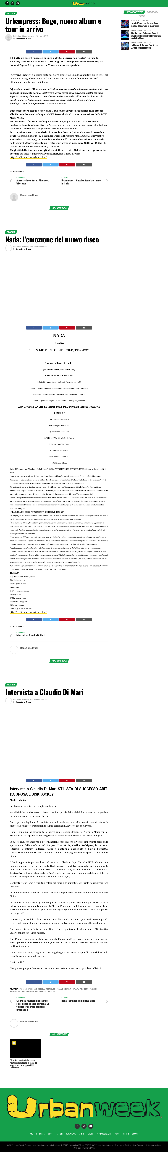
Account (136, 1133)
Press (117, 1133)
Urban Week (28, 991)
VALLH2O (52, 991)
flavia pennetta (81, 989)
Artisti (60, 1133)
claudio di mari (64, 989)
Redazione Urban (23, 39)
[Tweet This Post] (51, 51)
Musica (94, 989)
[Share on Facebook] (34, 51)
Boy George (31, 989)
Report (50, 1133)
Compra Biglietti (104, 1133)
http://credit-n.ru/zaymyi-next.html (28, 157)
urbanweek (41, 991)
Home (30, 1133)
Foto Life (90, 1133)
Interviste (40, 1133)
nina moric (16, 991)
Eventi (81, 1133)
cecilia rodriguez (47, 989)
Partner (126, 1133)
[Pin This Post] (67, 51)
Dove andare (71, 1133)
